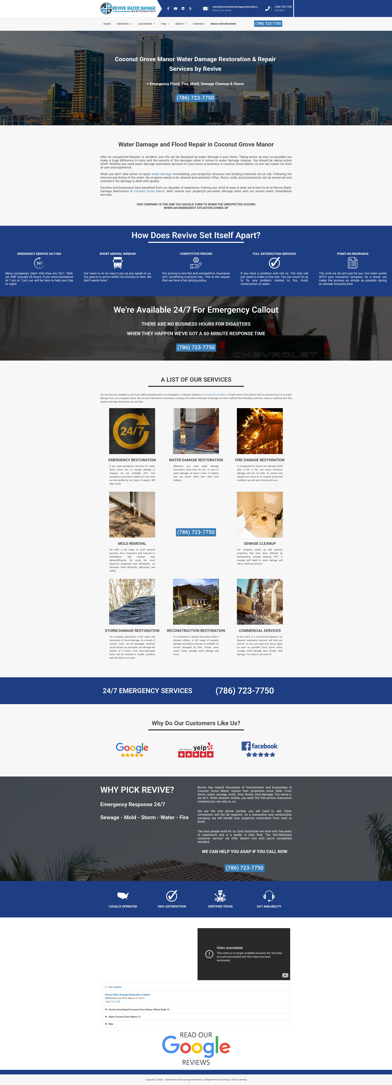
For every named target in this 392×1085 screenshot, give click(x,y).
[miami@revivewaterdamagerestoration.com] (205, 8)
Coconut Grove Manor (149, 191)
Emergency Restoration (132, 460)
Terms (235, 1079)
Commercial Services (260, 631)
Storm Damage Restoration (132, 631)
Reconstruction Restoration (196, 631)
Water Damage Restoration (196, 460)
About (179, 23)
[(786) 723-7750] (267, 8)
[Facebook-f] (168, 8)
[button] (196, 987)
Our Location (115, 987)
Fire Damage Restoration (260, 460)
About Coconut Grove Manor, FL (125, 1016)
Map (111, 1024)
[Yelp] (190, 8)
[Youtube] (175, 8)
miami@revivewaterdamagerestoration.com (237, 6)
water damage (162, 174)
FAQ (163, 23)
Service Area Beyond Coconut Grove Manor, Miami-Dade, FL (139, 1009)
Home (107, 23)
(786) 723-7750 (283, 6)
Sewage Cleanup (260, 543)
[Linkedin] (183, 8)
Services (123, 23)
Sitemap (243, 1079)
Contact (198, 23)
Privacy (226, 1079)
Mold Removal (132, 543)
